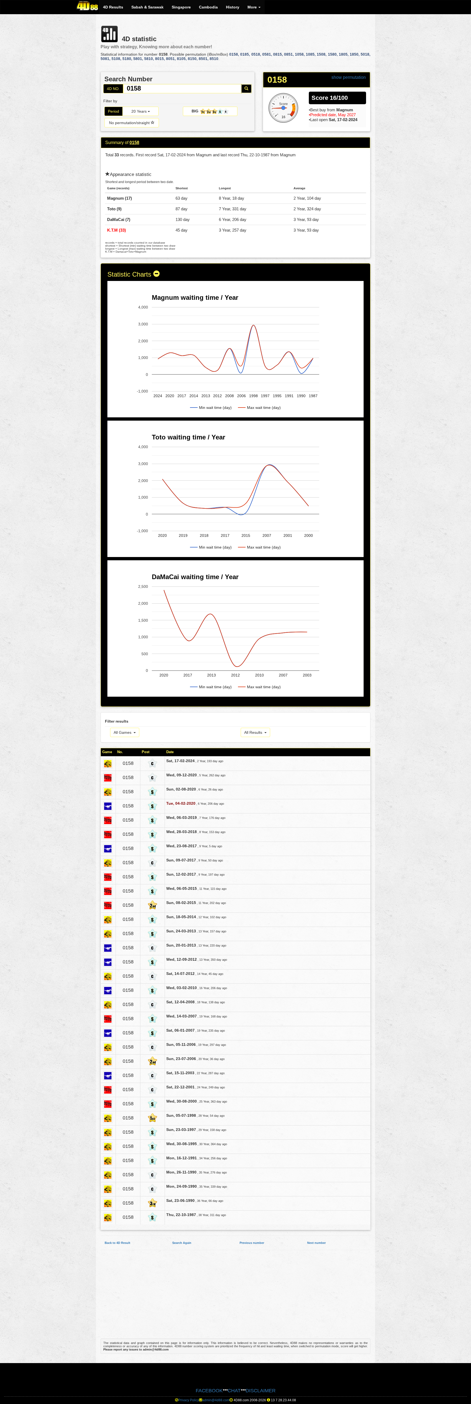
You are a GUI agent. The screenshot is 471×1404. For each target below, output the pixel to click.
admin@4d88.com (216, 1400)
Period (113, 111)
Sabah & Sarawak (147, 7)
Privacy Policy (188, 1400)
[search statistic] (246, 88)
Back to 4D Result (117, 1242)
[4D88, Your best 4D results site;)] (87, 5)
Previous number (252, 1242)
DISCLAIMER (261, 1390)
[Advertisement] (235, 1297)
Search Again (181, 1242)
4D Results (113, 7)
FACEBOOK (209, 1390)
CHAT (234, 1390)
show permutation (348, 77)
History (232, 7)
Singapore (181, 7)
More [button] (252, 7)
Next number (316, 1242)
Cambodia (208, 7)
